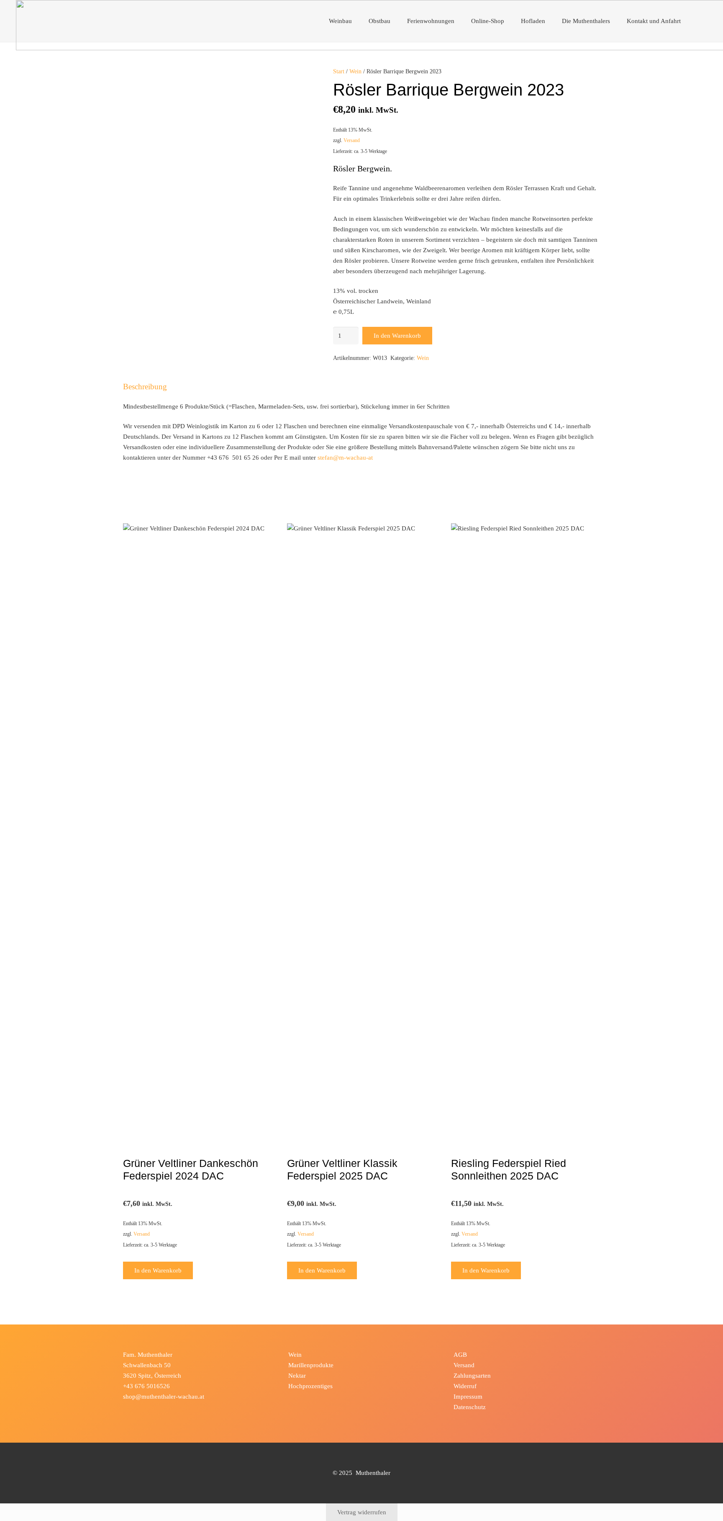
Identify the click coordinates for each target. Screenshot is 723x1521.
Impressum (468, 1396)
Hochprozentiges (310, 1386)
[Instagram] (147, 1410)
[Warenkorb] (698, 21)
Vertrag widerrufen (361, 1512)
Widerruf (465, 1386)
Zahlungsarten (472, 1375)
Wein (355, 71)
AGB (460, 1354)
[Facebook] (131, 1410)
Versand (352, 140)
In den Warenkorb (397, 335)
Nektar (297, 1375)
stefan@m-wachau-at (345, 457)
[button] (356, 21)
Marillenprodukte (310, 1365)
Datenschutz (470, 1407)
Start (338, 71)
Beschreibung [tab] (145, 386)
